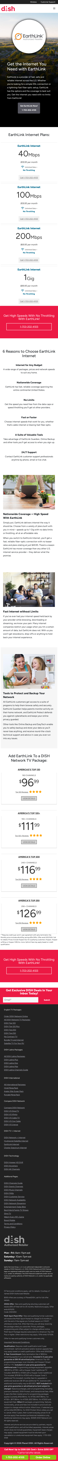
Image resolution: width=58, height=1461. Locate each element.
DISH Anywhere (11, 1166)
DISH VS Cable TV (12, 1118)
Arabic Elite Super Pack (13, 1091)
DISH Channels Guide (13, 1183)
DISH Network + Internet (14, 1137)
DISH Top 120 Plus (12, 1026)
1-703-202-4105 (15, 1457)
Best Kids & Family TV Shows (16, 1210)
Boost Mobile (9, 1220)
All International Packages (15, 1084)
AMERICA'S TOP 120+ (29, 813)
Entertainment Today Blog (15, 1207)
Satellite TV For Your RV (14, 1043)
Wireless (33, 2)
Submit (47, 1000)
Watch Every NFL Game (14, 1217)
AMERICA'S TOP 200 (29, 857)
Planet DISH (27, 1443)
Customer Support (48, 2)
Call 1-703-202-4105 (29, 178)
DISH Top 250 (10, 1033)
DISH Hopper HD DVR (13, 1162)
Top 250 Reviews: (21, 923)
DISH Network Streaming (15, 1203)
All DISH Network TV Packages (17, 1020)
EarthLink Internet (11, 1144)
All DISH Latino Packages (14, 1056)
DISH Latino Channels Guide (16, 1070)
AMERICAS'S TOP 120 (29, 769)
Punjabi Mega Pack (12, 1095)
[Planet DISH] (8, 8)
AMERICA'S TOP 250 (29, 900)
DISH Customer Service (14, 1197)
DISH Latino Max (11, 1066)
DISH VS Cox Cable (12, 1121)
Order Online (43, 1457)
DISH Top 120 (10, 1023)
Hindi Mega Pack (11, 1088)
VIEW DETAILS (29, 798)
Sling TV (7, 1213)
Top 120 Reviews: (22, 792)
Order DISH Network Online (16, 1016)
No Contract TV (10, 1037)
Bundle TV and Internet (14, 1040)
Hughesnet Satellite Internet (16, 1141)
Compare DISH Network (14, 1108)
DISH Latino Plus (11, 1060)
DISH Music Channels (13, 1190)
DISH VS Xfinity (10, 1114)
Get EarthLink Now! (29, 108)
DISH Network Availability (15, 1200)
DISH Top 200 (10, 1030)
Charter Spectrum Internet (15, 1148)
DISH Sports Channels (13, 1186)
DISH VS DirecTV (11, 1111)
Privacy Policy (10, 1227)
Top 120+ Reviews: (22, 836)
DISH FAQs (9, 1193)
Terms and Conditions (13, 1224)
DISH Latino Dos (11, 1063)
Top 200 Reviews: (22, 879)
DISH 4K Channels (12, 1169)
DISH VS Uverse (11, 1124)
